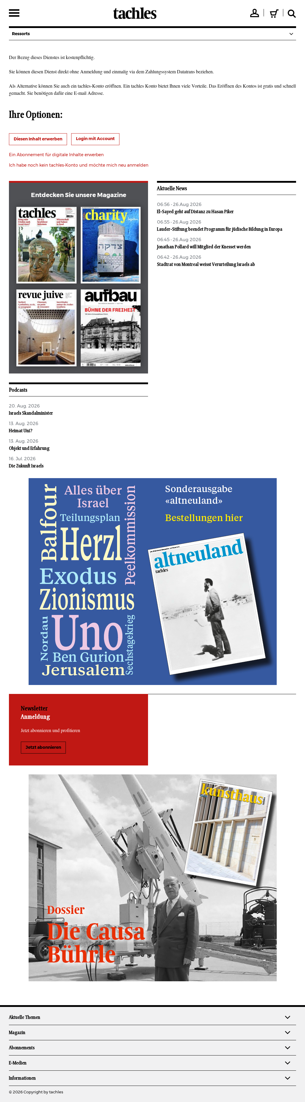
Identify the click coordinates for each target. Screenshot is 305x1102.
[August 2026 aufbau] (111, 328)
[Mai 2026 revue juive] (46, 328)
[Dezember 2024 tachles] (46, 246)
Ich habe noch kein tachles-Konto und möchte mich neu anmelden (78, 165)
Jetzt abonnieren (43, 747)
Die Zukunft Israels (26, 466)
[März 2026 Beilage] (111, 246)
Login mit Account (95, 139)
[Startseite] (134, 13)
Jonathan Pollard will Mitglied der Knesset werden (204, 246)
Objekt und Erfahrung (29, 448)
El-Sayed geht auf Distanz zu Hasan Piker (195, 211)
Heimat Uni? (20, 430)
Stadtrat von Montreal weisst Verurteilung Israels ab (206, 264)
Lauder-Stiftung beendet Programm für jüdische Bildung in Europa (219, 229)
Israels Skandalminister (31, 413)
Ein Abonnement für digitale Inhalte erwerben (56, 155)
